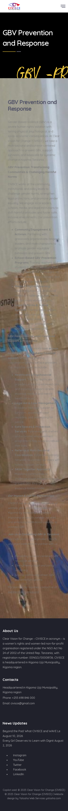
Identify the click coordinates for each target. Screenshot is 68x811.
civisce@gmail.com (23, 703)
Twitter (17, 765)
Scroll (64, 2)
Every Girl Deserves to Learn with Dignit (28, 740)
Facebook (19, 769)
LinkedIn (18, 774)
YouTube (18, 760)
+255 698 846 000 (23, 697)
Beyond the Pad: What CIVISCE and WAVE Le (31, 731)
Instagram (19, 755)
